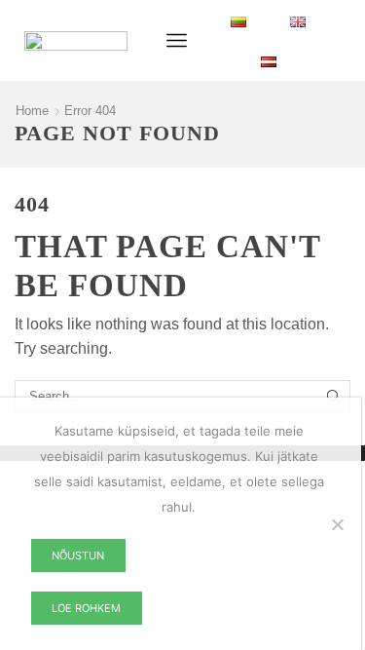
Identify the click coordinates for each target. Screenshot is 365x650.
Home (32, 110)
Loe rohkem (86, 608)
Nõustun (78, 555)
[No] (337, 524)
